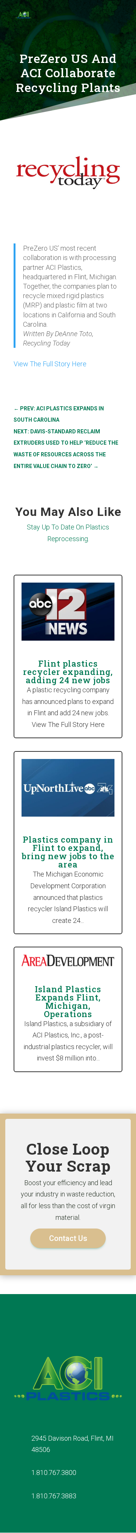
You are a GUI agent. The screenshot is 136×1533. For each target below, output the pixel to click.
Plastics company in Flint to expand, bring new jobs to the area (68, 852)
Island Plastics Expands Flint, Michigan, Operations (68, 1001)
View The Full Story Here (50, 364)
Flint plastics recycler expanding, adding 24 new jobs (68, 671)
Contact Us (68, 1238)
